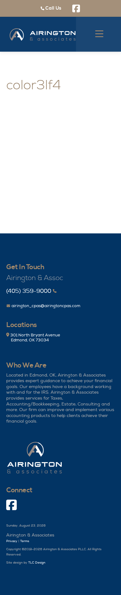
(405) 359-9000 (28, 291)
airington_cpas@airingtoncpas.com (45, 305)
